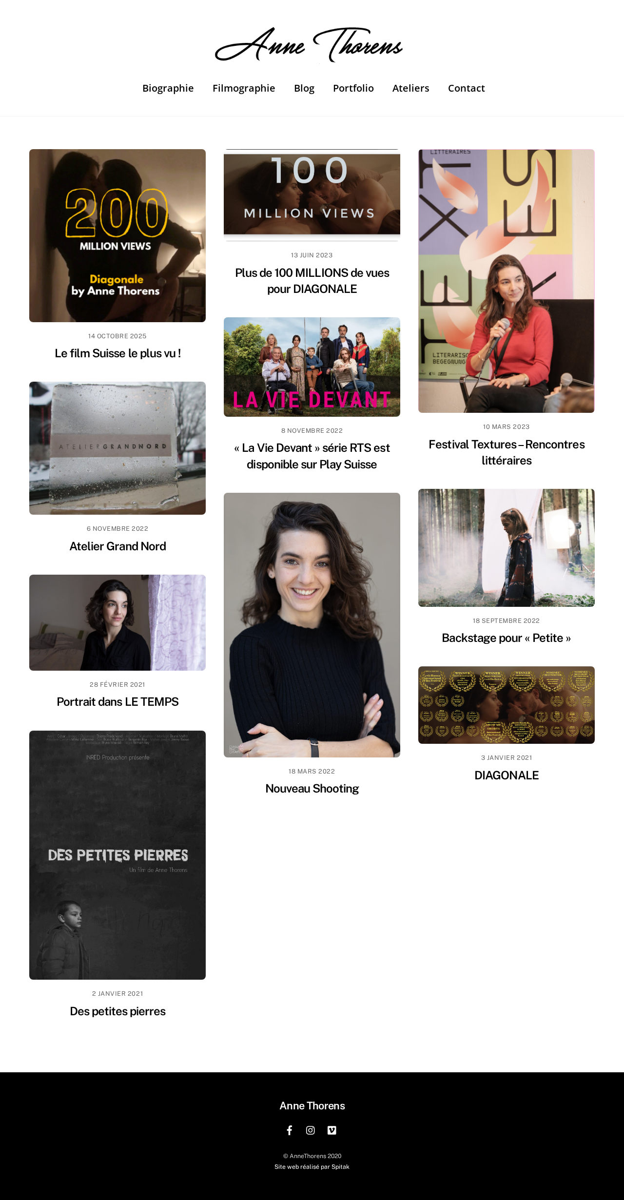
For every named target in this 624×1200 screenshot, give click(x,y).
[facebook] (289, 1129)
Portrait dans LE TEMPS (117, 701)
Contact (466, 88)
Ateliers (410, 88)
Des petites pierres (118, 1011)
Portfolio (353, 88)
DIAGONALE (506, 775)
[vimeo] (332, 1129)
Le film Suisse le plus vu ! (117, 353)
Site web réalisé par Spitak (312, 1166)
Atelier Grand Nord (117, 546)
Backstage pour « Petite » (506, 637)
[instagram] (311, 1129)
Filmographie (244, 88)
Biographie (168, 88)
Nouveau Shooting (312, 788)
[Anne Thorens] (312, 56)
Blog (304, 88)
